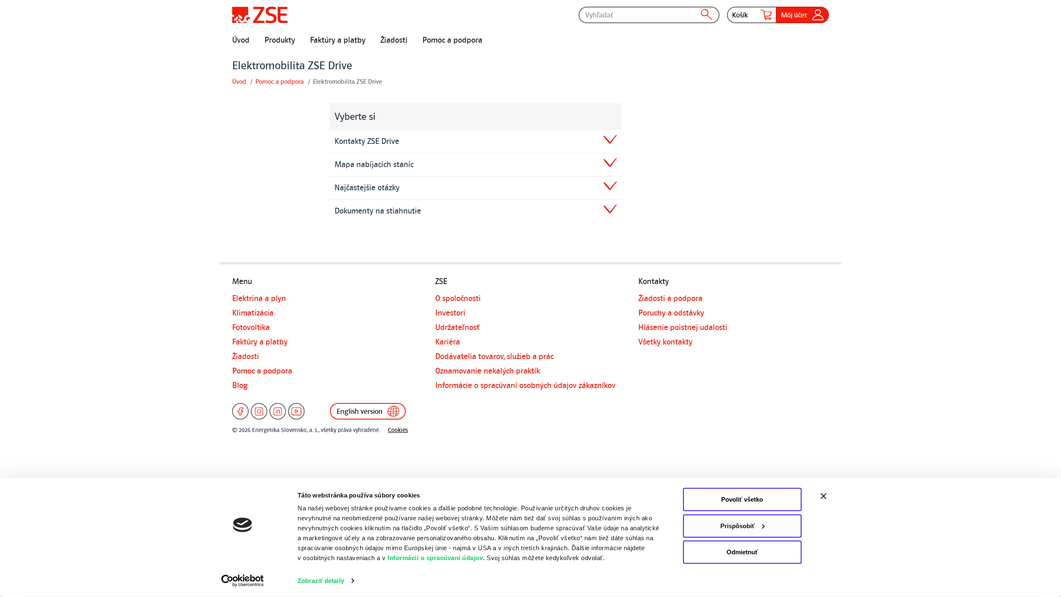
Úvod (241, 40)
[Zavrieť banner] (841, 496)
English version (360, 411)
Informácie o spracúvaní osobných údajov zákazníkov (525, 385)
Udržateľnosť (457, 327)
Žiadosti (393, 40)
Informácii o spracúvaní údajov (435, 557)
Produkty (279, 40)
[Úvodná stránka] (260, 15)
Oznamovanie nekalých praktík (487, 371)
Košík (740, 15)
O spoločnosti (458, 298)
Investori (450, 313)
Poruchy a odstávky (671, 313)
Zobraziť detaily (321, 580)
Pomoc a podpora (452, 40)
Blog (240, 385)
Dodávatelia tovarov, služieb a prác (494, 356)
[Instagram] (259, 411)
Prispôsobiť (737, 525)
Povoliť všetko (742, 499)
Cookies (398, 430)
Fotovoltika (251, 327)
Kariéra (447, 342)
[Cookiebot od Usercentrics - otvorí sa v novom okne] (242, 581)
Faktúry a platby (338, 40)
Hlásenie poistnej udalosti (682, 327)
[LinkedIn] (277, 411)
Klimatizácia (253, 313)
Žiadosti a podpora (670, 298)
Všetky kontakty (665, 342)
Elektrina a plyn (259, 298)
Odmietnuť (742, 552)
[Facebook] (240, 411)
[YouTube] (296, 411)
